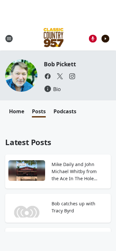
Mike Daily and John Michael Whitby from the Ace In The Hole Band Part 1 (74, 171)
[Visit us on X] (60, 76)
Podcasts (64, 111)
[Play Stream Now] (105, 38)
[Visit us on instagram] (72, 76)
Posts (39, 111)
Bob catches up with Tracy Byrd (73, 207)
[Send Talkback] (93, 38)
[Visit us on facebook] (48, 76)
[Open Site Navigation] (9, 38)
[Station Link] (54, 38)
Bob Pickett (60, 64)
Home (16, 111)
